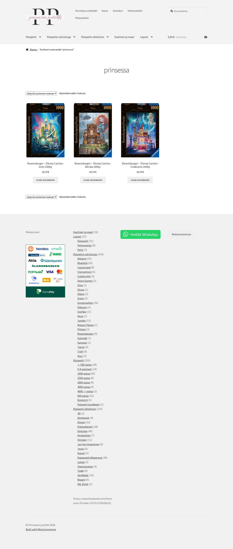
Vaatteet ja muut (124, 37)
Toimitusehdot (135, 10)
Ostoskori (118, 10)
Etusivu (33, 49)
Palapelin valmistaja (59, 37)
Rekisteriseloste (181, 234)
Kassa (105, 10)
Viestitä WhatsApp (144, 234)
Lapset (144, 37)
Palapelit (31, 37)
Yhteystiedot (82, 17)
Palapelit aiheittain (92, 37)
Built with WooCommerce (41, 529)
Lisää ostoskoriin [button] (45, 179)
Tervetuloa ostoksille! (86, 10)
